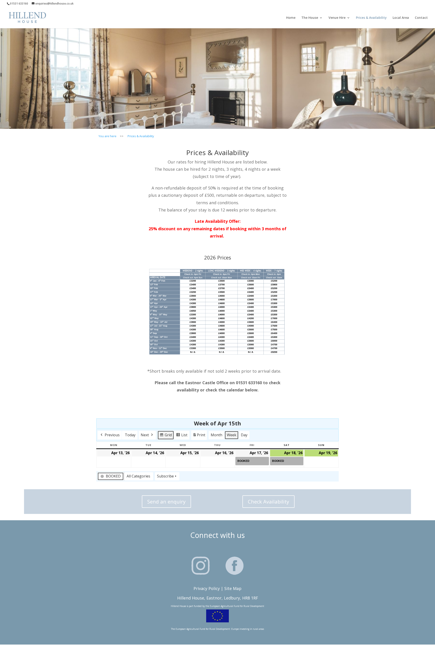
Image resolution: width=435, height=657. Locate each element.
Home (290, 18)
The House (309, 18)
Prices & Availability (371, 18)
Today (130, 434)
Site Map (233, 588)
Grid (166, 435)
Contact (421, 18)
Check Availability (268, 501)
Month (216, 434)
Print (199, 436)
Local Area (401, 18)
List (181, 435)
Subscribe (165, 476)
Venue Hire (337, 18)
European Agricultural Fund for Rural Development (237, 606)
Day (244, 434)
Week (231, 434)
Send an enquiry (166, 501)
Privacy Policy (206, 588)
